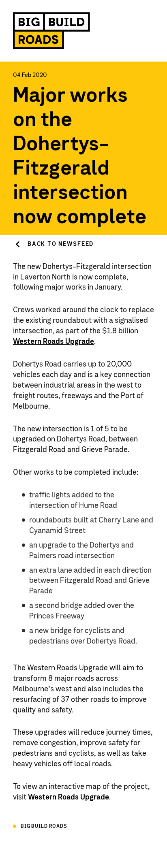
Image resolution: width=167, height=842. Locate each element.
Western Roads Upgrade (53, 341)
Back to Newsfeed (61, 244)
